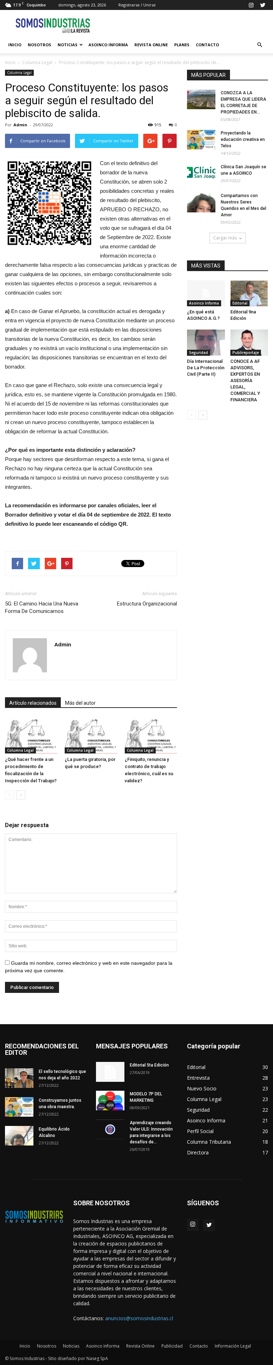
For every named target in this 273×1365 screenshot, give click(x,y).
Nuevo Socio (201, 1088)
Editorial (239, 303)
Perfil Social (200, 1131)
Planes (181, 44)
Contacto (207, 44)
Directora (198, 1152)
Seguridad (198, 352)
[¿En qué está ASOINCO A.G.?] (206, 293)
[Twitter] (262, 5)
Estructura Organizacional (147, 604)
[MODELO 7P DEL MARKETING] (110, 1100)
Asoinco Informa (108, 44)
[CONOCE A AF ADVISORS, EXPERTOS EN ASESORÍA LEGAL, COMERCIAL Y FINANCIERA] (249, 342)
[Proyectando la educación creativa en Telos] (201, 139)
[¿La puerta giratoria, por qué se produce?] (91, 735)
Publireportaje (245, 352)
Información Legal (233, 1346)
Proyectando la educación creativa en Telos (243, 139)
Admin (20, 124)
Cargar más (225, 238)
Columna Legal (37, 62)
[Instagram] (251, 5)
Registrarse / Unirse (137, 4)
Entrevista (198, 1077)
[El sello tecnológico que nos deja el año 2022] (19, 1078)
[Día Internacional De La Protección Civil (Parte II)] (206, 342)
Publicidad (172, 1346)
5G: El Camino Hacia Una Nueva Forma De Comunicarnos (41, 607)
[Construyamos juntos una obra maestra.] (19, 1107)
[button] (259, 44)
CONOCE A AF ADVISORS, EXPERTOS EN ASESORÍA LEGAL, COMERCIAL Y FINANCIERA (245, 380)
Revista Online (151, 44)
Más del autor (80, 703)
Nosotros (39, 44)
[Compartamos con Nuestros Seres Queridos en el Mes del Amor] (201, 202)
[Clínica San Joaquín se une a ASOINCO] (201, 173)
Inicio (14, 44)
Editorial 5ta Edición (149, 1065)
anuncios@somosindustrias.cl (139, 1318)
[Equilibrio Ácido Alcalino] (19, 1136)
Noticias (67, 44)
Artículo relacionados (33, 703)
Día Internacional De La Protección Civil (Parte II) (205, 368)
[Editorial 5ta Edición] (110, 1072)
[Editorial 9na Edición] (249, 293)
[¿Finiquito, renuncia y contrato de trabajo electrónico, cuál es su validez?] (151, 735)
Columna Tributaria (209, 1141)
